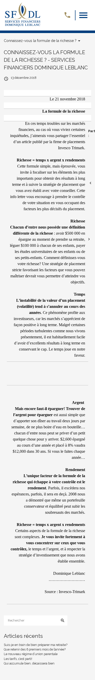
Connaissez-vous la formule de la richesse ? (40, 41)
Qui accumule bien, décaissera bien (29, 663)
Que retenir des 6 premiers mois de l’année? (35, 649)
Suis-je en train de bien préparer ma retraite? (35, 645)
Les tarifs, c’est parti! (18, 659)
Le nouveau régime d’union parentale (31, 654)
